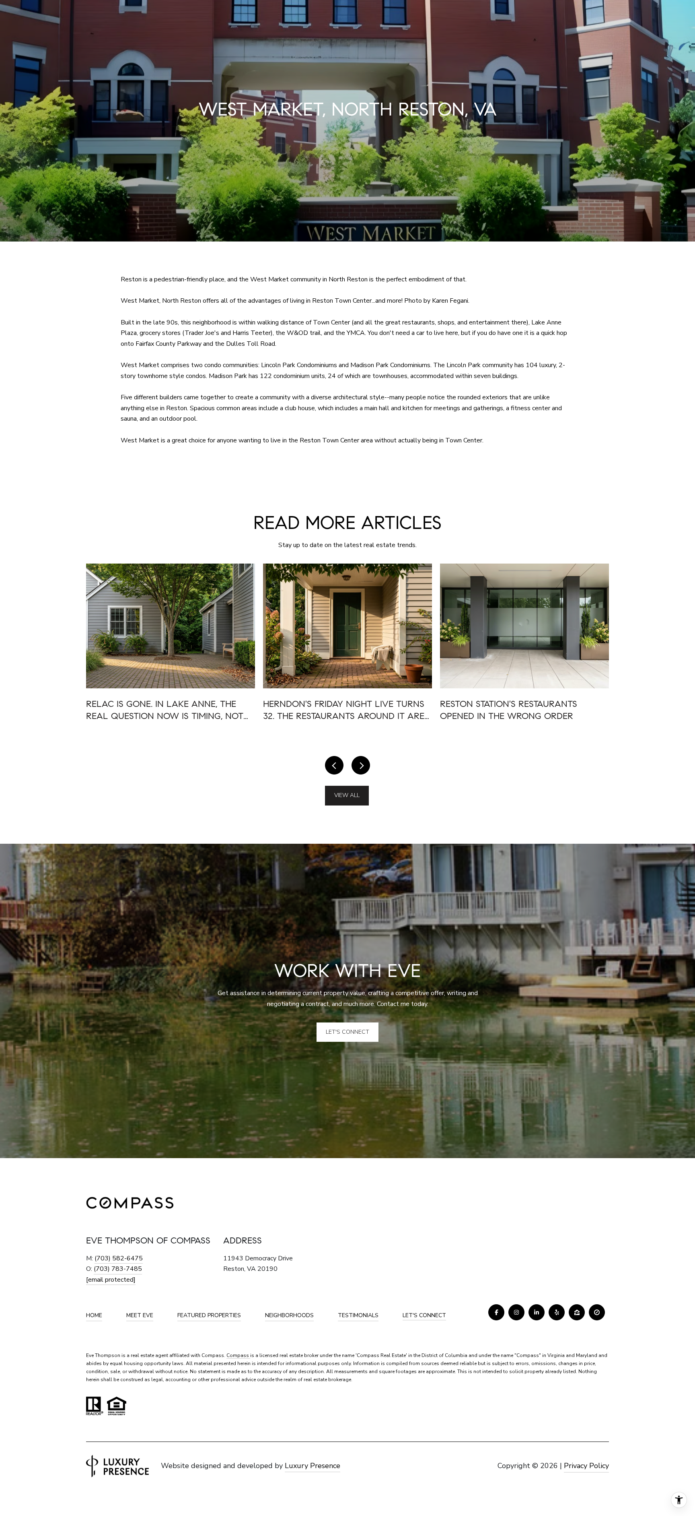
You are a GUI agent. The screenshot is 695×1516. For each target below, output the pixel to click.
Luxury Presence (312, 1466)
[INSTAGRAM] (516, 1312)
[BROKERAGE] (597, 1312)
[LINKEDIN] (536, 1312)
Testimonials (358, 1315)
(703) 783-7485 (118, 1268)
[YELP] (557, 1312)
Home (94, 1315)
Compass (238, 1355)
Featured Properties (209, 1315)
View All (347, 795)
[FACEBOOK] (496, 1312)
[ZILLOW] (577, 1312)
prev (334, 765)
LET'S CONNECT (424, 1315)
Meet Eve (139, 1315)
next (361, 765)
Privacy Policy (586, 1466)
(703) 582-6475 (119, 1258)
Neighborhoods (289, 1315)
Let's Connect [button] (347, 1032)
